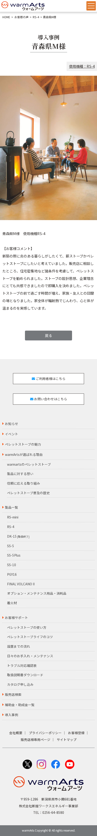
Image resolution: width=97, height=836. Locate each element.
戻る (48, 335)
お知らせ (11, 423)
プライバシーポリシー (45, 732)
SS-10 (11, 564)
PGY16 (12, 574)
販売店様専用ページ (35, 739)
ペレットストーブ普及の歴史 (28, 492)
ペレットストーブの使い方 (26, 627)
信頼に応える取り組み (23, 483)
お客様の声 (21, 17)
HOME (6, 17)
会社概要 (15, 732)
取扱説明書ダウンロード (25, 674)
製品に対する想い (20, 473)
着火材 (12, 602)
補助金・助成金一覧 (20, 704)
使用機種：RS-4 (82, 66)
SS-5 (10, 545)
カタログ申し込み (20, 684)
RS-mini (12, 517)
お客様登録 (76, 732)
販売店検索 (13, 694)
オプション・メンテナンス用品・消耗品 (36, 593)
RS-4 (36, 17)
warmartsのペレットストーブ (29, 464)
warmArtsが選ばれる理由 (24, 454)
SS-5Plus (13, 555)
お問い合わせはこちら (50, 399)
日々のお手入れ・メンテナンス (30, 656)
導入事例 (11, 714)
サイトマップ (67, 739)
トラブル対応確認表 (22, 665)
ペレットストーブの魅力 (23, 444)
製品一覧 (11, 507)
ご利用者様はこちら (50, 378)
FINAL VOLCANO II (21, 584)
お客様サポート (16, 617)
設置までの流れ (18, 646)
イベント (11, 434)
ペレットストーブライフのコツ (30, 636)
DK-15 (18, 536)
